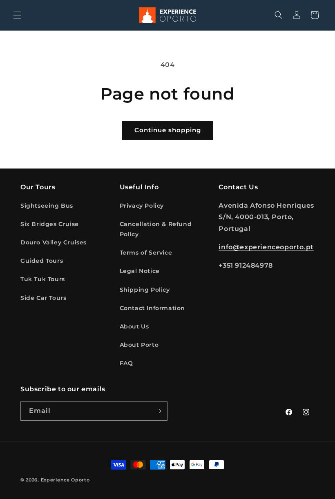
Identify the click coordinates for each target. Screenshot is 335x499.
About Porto (139, 344)
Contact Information (152, 308)
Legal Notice (140, 271)
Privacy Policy (142, 205)
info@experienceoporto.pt (266, 247)
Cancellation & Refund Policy (156, 229)
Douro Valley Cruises (53, 242)
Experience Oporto (65, 480)
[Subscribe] (158, 411)
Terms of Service (146, 252)
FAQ (126, 363)
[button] (17, 15)
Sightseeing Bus (46, 205)
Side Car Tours (43, 298)
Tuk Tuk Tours (42, 279)
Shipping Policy (145, 289)
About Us (134, 326)
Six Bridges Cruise (49, 224)
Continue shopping (167, 130)
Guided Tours (41, 260)
